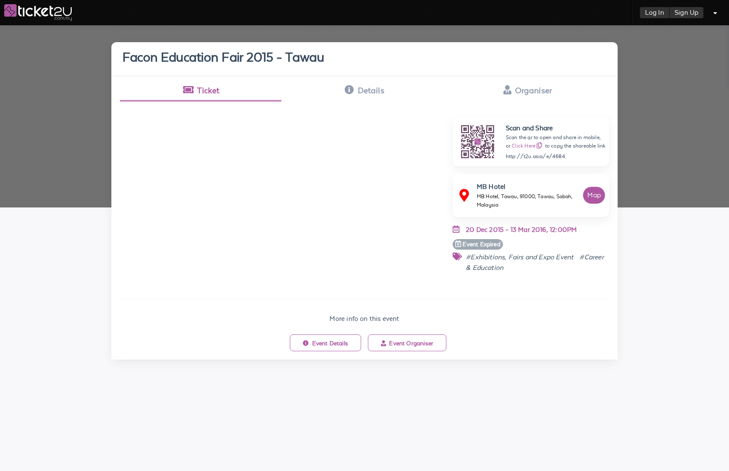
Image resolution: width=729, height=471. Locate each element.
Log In (654, 12)
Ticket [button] (208, 90)
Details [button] (371, 90)
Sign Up (686, 12)
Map (594, 195)
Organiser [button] (533, 90)
